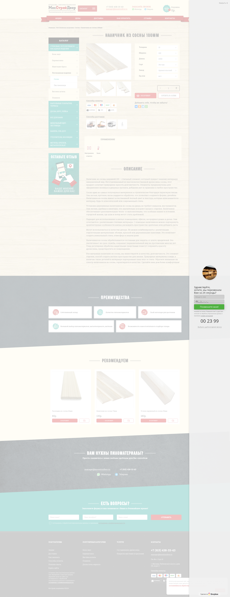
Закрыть (222, 3)
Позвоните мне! (209, 306)
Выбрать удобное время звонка (210, 327)
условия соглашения (207, 316)
